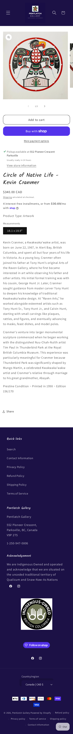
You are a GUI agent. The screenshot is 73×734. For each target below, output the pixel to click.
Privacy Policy (16, 467)
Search (11, 449)
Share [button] (10, 411)
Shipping (7, 197)
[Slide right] (44, 106)
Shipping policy (58, 718)
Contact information (38, 724)
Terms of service (37, 718)
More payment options (36, 140)
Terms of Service (17, 493)
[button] (8, 12)
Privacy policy (18, 718)
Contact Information (20, 458)
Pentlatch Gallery (21, 712)
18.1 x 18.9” (15, 231)
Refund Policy (15, 476)
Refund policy (62, 712)
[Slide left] (28, 106)
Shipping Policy (17, 485)
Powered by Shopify (41, 712)
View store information (21, 165)
